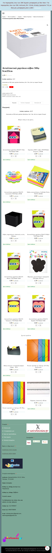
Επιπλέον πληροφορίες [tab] (25, 102)
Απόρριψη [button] (37, 8)
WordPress (33, 550)
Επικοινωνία (7, 428)
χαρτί (19, 96)
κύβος (17, 96)
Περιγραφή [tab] (14, 102)
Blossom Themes (17, 550)
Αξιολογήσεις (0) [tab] (37, 102)
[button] (47, 25)
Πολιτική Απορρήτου (9, 440)
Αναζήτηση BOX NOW (9, 453)
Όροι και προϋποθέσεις (10, 434)
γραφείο (13, 96)
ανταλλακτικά (8, 96)
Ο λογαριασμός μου (9, 431)
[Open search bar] (26, 345)
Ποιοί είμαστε (7, 437)
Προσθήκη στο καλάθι (11, 87)
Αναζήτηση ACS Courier (9, 450)
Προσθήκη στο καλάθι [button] (13, 139)
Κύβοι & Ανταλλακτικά (11, 94)
